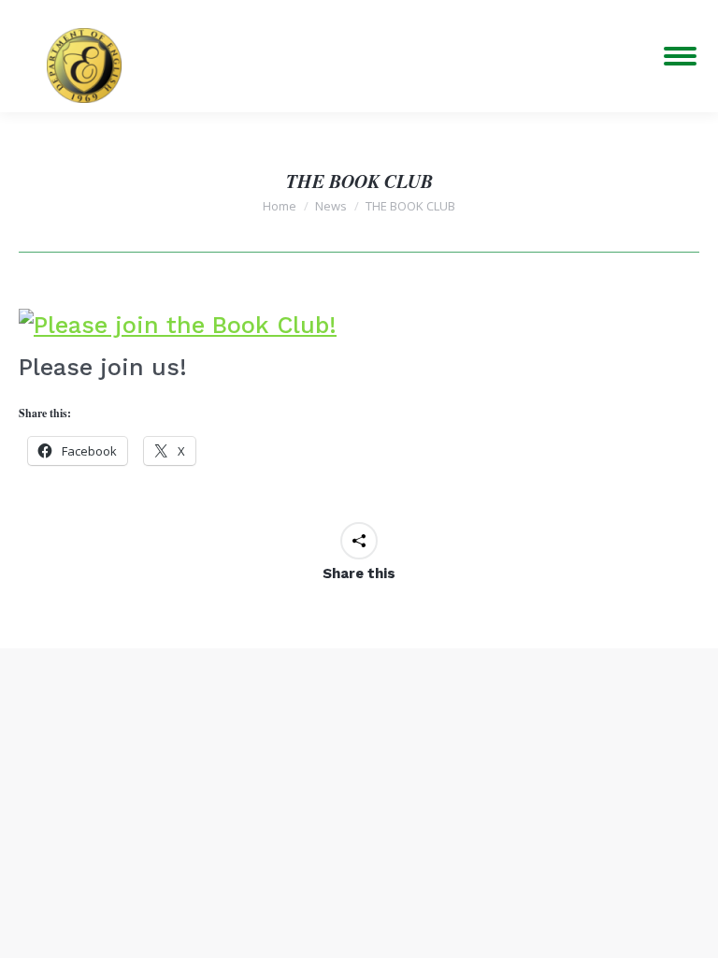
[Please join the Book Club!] (178, 325)
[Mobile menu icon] (680, 56)
